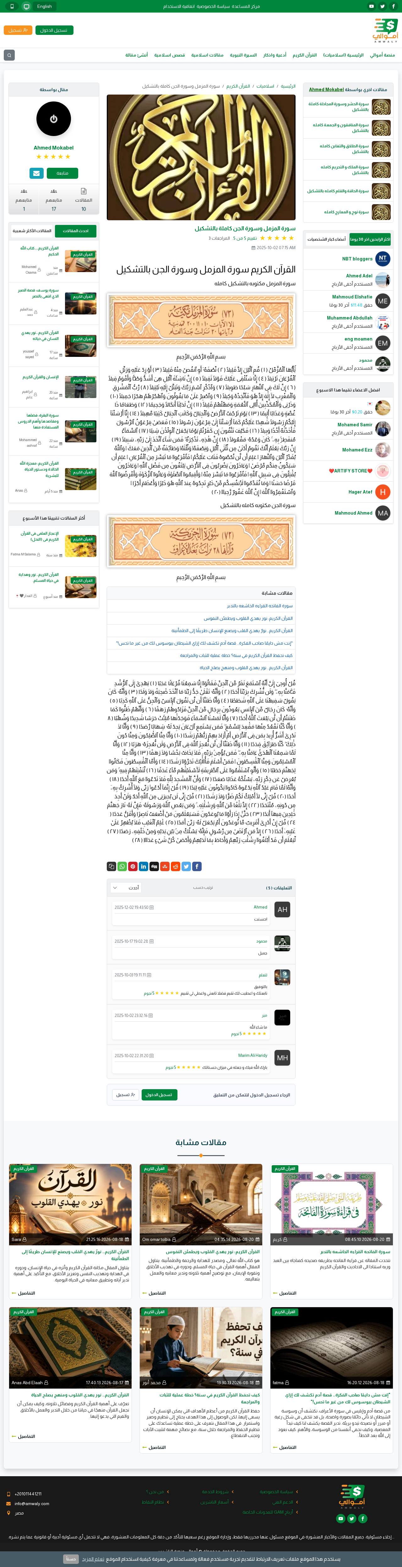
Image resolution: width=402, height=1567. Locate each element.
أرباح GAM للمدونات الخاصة (267, 1512)
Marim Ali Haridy (252, 1055)
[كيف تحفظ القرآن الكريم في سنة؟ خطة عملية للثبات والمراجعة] (201, 1347)
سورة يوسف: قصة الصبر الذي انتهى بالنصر (38, 293)
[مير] (282, 1017)
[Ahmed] (282, 909)
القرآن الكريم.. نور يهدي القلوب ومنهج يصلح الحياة (246, 667)
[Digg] (154, 866)
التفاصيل (287, 1293)
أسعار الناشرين (214, 1501)
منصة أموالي (382, 54)
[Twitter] (186, 866)
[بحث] (9, 55)
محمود (261, 941)
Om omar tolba (156, 1239)
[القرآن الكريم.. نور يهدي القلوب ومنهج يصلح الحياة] (70, 1347)
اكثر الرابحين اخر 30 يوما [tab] (370, 239)
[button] (111, 866)
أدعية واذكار (274, 54)
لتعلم (263, 975)
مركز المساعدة (246, 6)
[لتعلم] (282, 976)
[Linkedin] (143, 866)
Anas (19, 490)
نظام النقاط (153, 1501)
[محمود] (282, 943)
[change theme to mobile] (12, 6)
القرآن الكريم (305, 54)
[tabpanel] (348, 311)
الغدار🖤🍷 (23, 596)
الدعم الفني (282, 1501)
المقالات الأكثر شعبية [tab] (32, 230)
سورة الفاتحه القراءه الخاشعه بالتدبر (260, 605)
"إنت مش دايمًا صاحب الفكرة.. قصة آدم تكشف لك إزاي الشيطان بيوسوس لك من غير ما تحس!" (204, 643)
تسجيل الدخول (158, 1094)
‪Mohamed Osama (29, 269)
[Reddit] (175, 866)
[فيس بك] (393, 6)
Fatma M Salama (23, 554)
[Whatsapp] (122, 866)
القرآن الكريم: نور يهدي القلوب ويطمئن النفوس (248, 618)
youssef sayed (28, 354)
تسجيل (122, 1094)
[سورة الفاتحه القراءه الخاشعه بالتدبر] (331, 1204)
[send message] (37, 173)
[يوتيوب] (371, 6)
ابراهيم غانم (27, 394)
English (44, 6)
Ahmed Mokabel (326, 89)
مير (264, 1015)
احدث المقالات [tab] (75, 230)
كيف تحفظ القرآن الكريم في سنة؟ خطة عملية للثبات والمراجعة (236, 655)
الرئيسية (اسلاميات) (343, 54)
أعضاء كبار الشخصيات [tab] (326, 239)
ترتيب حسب (203, 887)
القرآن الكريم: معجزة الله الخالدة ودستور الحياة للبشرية (39, 469)
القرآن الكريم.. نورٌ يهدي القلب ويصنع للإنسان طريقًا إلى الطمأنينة (232, 630)
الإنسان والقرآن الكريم (41, 377)
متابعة (62, 173)
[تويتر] (382, 6)
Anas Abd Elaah (27, 1382)
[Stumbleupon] (165, 866)
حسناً (71, 1559)
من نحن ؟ (155, 1491)
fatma (278, 1382)
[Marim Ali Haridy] (282, 1057)
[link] (54, 156)
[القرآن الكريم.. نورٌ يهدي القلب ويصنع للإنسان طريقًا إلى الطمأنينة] (70, 1204)
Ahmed (260, 907)
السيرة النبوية (243, 54)
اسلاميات (265, 86)
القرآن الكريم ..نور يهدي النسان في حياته (40, 335)
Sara (16, 1239)
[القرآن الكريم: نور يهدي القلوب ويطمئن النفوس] (201, 1204)
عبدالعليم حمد (26, 312)
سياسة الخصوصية (213, 6)
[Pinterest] (133, 866)
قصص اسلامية (169, 54)
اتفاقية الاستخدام (179, 6)
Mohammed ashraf (28, 442)
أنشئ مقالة (136, 54)
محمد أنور (151, 1382)
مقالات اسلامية (207, 54)
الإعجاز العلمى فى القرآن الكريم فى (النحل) (40, 536)
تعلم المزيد (93, 1559)
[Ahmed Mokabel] (53, 118)
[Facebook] (197, 866)
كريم (277, 1239)
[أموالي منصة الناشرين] (385, 29)
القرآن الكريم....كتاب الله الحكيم (39, 251)
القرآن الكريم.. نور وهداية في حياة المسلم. (39, 577)
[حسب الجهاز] (26, 6)
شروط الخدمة (215, 1491)
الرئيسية (288, 86)
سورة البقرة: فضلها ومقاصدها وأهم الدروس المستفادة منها (38, 421)
